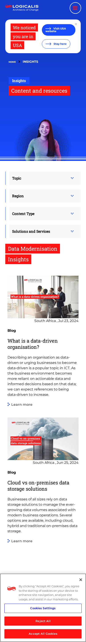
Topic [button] (16, 178)
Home (12, 61)
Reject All (43, 621)
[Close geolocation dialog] (76, 24)
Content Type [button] (23, 213)
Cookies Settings (43, 608)
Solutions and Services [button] (31, 231)
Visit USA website (55, 30)
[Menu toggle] (75, 8)
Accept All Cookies (43, 633)
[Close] (81, 580)
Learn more (21, 404)
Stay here (60, 43)
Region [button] (18, 195)
